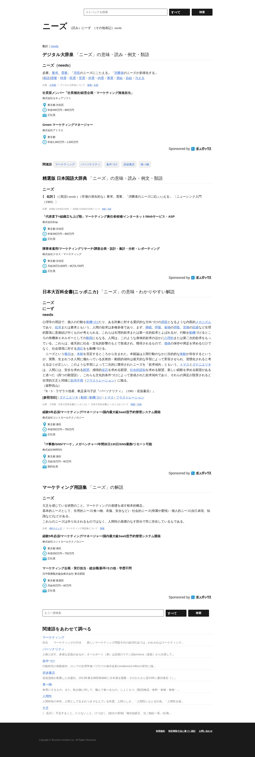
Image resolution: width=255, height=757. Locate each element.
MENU (45, 3)
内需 (101, 78)
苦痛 (186, 327)
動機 (192, 332)
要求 (55, 73)
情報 (89, 85)
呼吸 (158, 327)
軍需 (110, 78)
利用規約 (160, 731)
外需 (91, 78)
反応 (105, 370)
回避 (195, 327)
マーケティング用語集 (64, 487)
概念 (67, 354)
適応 (80, 348)
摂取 (177, 327)
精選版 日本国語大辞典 (64, 178)
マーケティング (65, 164)
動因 (89, 338)
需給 (119, 78)
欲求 (58, 327)
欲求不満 (77, 380)
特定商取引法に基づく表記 (182, 731)
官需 (82, 78)
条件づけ (111, 164)
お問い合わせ (205, 731)
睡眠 (149, 327)
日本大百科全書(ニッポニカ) (70, 291)
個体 (167, 343)
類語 (47, 78)
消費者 (119, 73)
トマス (184, 364)
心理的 (169, 338)
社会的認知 (138, 370)
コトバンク (59, 12)
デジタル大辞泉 (58, 54)
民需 (73, 78)
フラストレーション (100, 380)
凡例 (96, 85)
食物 (167, 327)
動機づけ (92, 322)
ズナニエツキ (201, 364)
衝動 (183, 354)
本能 (80, 354)
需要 (64, 73)
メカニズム (203, 322)
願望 (86, 370)
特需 (63, 78)
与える (139, 78)
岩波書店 (129, 164)
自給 (129, 78)
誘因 (164, 322)
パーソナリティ (90, 164)
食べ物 (145, 164)
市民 (77, 73)
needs (54, 46)
